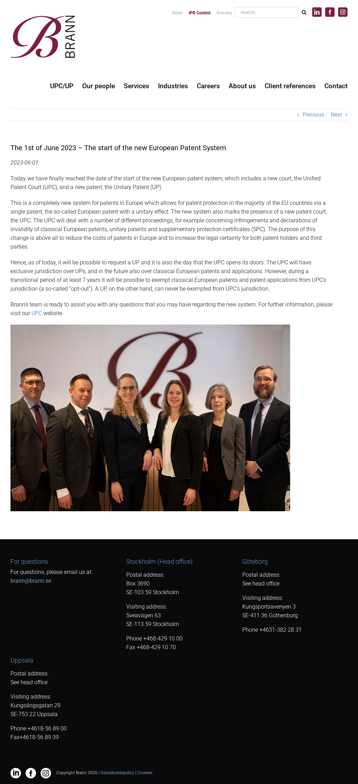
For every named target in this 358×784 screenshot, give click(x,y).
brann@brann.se (30, 580)
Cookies (144, 772)
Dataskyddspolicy (117, 772)
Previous (313, 114)
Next (336, 114)
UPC (36, 313)
